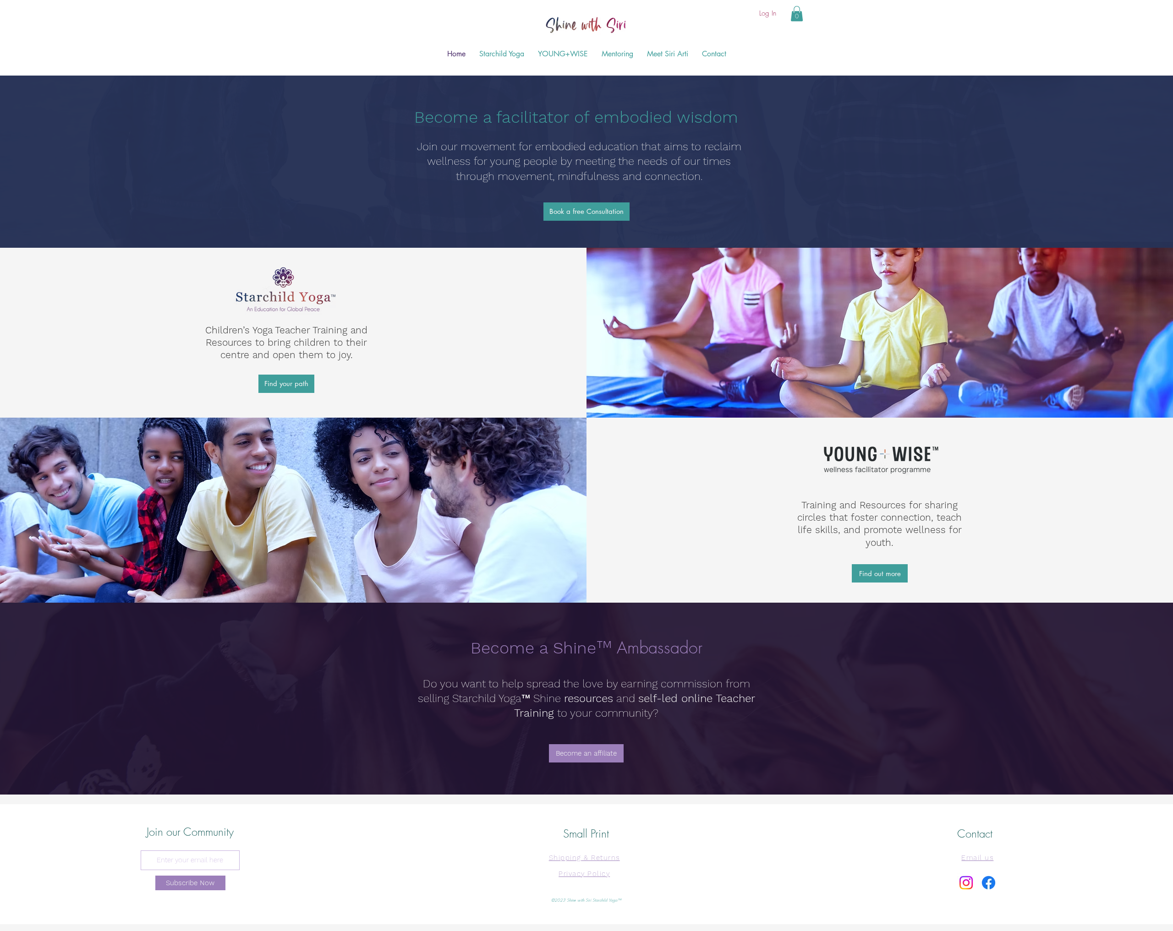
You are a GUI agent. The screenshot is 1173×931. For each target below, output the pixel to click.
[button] (796, 13)
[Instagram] (966, 883)
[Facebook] (989, 883)
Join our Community (190, 831)
